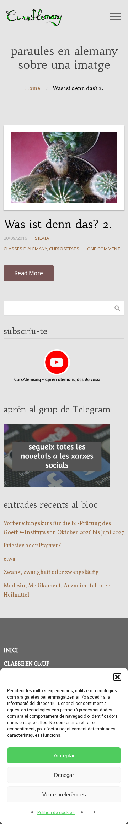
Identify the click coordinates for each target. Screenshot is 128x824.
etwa (9, 559)
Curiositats (64, 248)
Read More (28, 273)
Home (32, 88)
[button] (117, 677)
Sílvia (42, 238)
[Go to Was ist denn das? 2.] (64, 167)
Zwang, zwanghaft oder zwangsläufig (51, 572)
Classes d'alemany (25, 248)
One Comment (104, 248)
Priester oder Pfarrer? (32, 546)
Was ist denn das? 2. (58, 224)
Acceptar (64, 755)
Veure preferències (64, 794)
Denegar (64, 775)
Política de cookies (56, 812)
